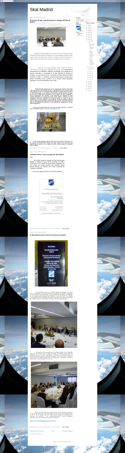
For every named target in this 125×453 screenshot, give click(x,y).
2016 (89, 83)
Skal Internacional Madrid (80, 33)
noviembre (91, 41)
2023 (89, 30)
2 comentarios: (55, 148)
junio (90, 71)
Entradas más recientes (37, 431)
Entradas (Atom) (39, 433)
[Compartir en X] (63, 148)
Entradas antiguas (67, 431)
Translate (86, 21)
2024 (89, 28)
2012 (89, 90)
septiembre (91, 68)
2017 (89, 81)
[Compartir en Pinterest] (66, 148)
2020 (89, 36)
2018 (89, 39)
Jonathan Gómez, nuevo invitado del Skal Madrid (47, 154)
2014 (89, 86)
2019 (89, 37)
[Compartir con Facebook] (65, 148)
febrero (90, 77)
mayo (90, 73)
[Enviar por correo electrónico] (60, 148)
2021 (89, 34)
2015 (89, 85)
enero (90, 79)
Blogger (69, 441)
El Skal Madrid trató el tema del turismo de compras (48, 235)
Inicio (52, 431)
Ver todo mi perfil (79, 35)
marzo (90, 75)
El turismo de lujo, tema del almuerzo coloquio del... (91, 47)
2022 (89, 32)
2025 (89, 26)
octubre (90, 66)
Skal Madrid (41, 9)
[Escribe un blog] (62, 148)
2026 (89, 25)
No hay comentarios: (55, 228)
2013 (89, 88)
